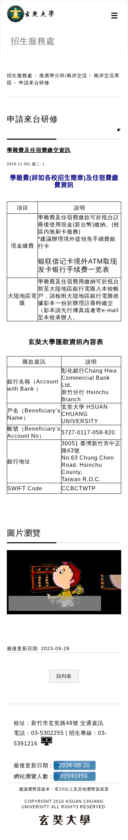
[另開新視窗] (30, 14)
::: (2, 58)
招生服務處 (19, 75)
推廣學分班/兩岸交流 (63, 75)
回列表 (64, 676)
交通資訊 (91, 723)
